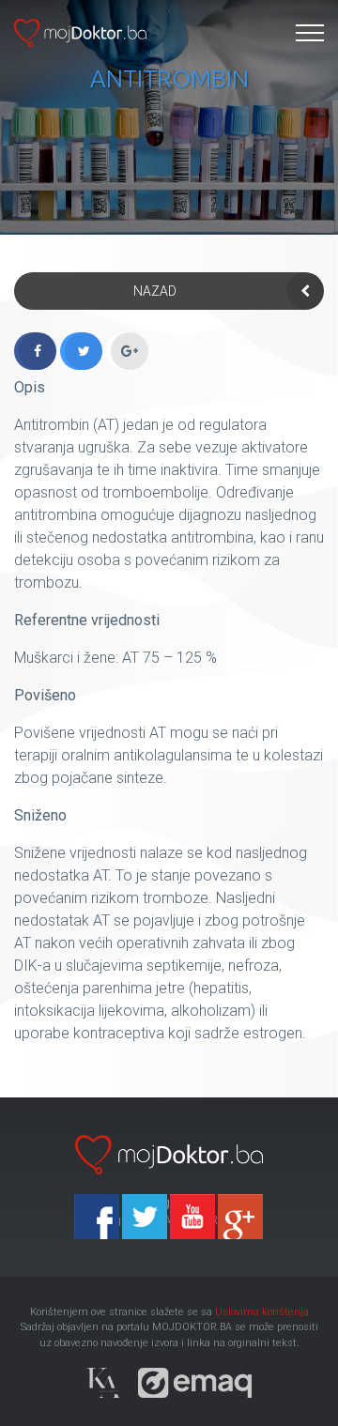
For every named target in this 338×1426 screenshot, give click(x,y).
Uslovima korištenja (262, 1312)
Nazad (155, 291)
